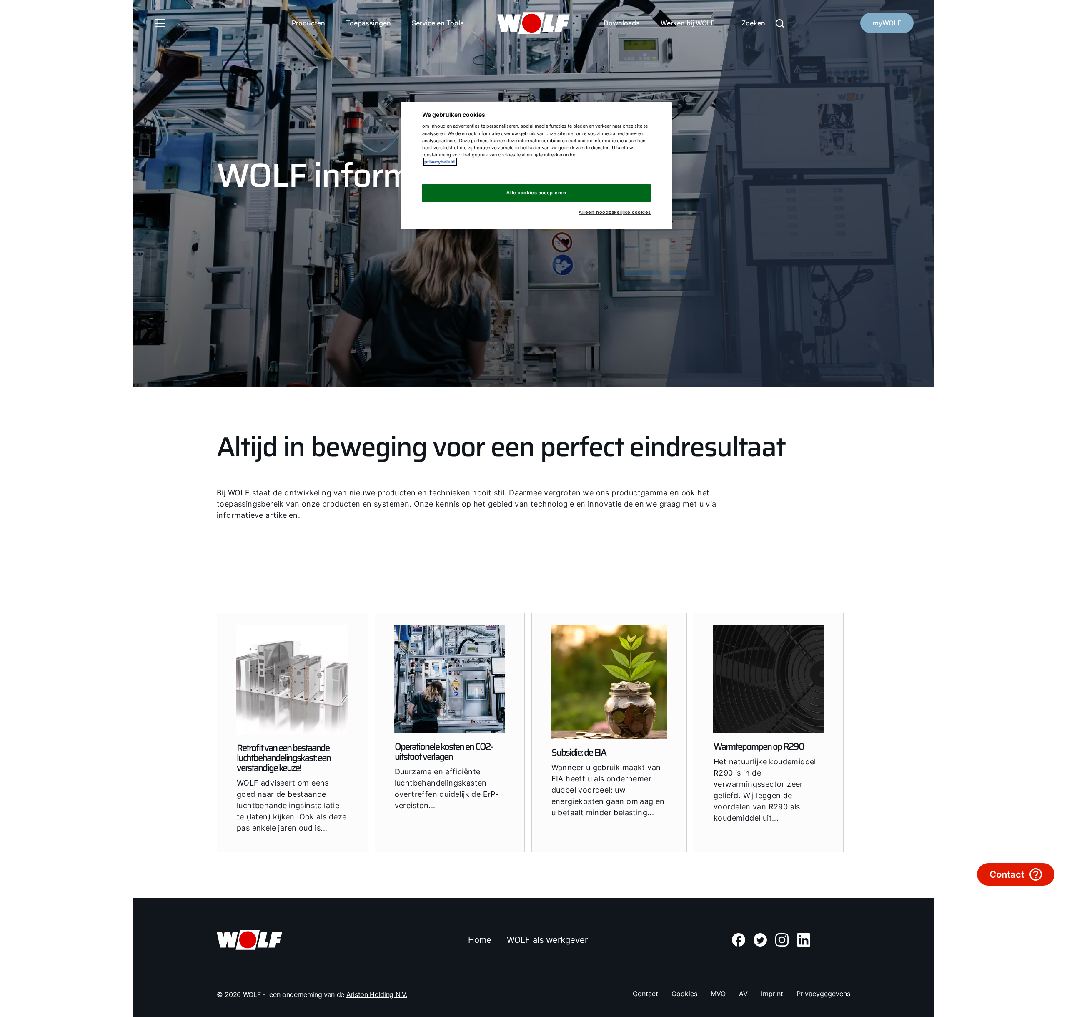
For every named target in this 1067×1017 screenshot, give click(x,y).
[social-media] (738, 940)
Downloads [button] (622, 23)
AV (743, 993)
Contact (645, 993)
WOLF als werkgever (547, 940)
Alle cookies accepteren (536, 193)
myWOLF (887, 23)
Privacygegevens (823, 993)
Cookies (684, 993)
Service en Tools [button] (438, 23)
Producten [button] (308, 23)
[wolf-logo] (533, 23)
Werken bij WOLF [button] (687, 23)
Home (479, 940)
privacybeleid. (440, 162)
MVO (718, 993)
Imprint (772, 993)
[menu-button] (160, 23)
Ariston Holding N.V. (376, 994)
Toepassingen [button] (368, 23)
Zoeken (753, 23)
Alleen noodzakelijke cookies (615, 212)
